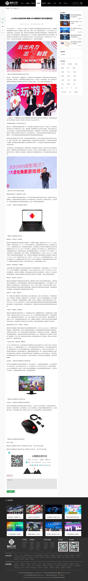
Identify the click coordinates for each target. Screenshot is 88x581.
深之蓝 (33, 565)
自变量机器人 (78, 565)
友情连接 (24, 546)
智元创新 (27, 567)
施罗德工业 (70, 565)
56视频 (37, 543)
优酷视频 (32, 543)
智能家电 (33, 3)
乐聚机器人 (65, 563)
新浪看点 (52, 546)
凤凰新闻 (52, 545)
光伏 (74, 84)
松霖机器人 (38, 565)
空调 (76, 88)
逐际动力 (54, 563)
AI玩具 (68, 80)
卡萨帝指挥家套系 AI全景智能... (73, 534)
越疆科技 (16, 565)
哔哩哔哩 (32, 546)
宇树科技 (16, 563)
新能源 (68, 84)
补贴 (62, 88)
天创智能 (57, 565)
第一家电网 (17, 557)
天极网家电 (53, 557)
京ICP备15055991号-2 (38, 572)
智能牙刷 (76, 92)
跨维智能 (49, 563)
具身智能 (27, 3)
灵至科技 (40, 567)
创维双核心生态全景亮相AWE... (34, 517)
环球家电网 (23, 557)
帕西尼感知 (17, 567)
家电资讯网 (29, 557)
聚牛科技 (16, 559)
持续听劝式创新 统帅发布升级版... (73, 517)
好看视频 (38, 546)
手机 (70, 92)
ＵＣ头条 (46, 545)
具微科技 (60, 563)
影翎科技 (63, 567)
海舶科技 (52, 567)
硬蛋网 (26, 559)
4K (71, 87)
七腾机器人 (45, 565)
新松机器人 (46, 567)
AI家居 (62, 80)
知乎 (51, 548)
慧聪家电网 (72, 555)
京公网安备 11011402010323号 (64, 572)
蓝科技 (72, 557)
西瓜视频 (38, 542)
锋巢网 (58, 557)
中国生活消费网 (38, 555)
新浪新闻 (46, 543)
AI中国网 (32, 559)
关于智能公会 (25, 542)
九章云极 (34, 563)
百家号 (45, 548)
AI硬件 (68, 76)
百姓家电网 (59, 555)
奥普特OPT (68, 567)
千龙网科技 (47, 557)
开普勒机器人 (34, 567)
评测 (55, 3)
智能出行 (49, 3)
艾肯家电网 (65, 555)
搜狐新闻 (46, 546)
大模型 (62, 72)
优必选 (44, 563)
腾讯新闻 (52, 543)
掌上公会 (65, 3)
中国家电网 (46, 555)
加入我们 (24, 545)
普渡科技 (72, 563)
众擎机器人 (22, 565)
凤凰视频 (32, 548)
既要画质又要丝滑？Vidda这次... (34, 534)
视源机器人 (51, 565)
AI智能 (73, 68)
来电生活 (22, 559)
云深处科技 (22, 563)
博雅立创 (28, 563)
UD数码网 (67, 557)
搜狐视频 (38, 545)
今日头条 (46, 542)
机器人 (76, 64)
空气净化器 (63, 92)
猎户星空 (77, 563)
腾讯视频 (32, 542)
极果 (63, 557)
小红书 (37, 549)
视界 (60, 3)
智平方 (22, 567)
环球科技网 (52, 555)
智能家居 (44, 3)
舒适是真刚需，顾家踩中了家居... (53, 517)
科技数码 (38, 3)
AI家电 (74, 76)
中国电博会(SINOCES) (28, 555)
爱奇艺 (31, 545)
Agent (68, 71)
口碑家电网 (78, 555)
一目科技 (28, 565)
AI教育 (62, 76)
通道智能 (57, 567)
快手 (31, 549)
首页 (22, 3)
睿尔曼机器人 (64, 565)
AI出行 (62, 84)
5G (67, 87)
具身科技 (63, 64)
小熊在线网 (36, 557)
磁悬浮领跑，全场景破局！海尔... (15, 517)
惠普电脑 (63, 54)
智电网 (41, 557)
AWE (21, 555)
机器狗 (62, 68)
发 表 (11, 491)
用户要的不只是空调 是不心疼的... (53, 534)
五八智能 (39, 563)
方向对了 (16, 555)
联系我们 (24, 543)
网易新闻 (52, 542)
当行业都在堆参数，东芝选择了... (15, 534)
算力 (68, 68)
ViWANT (77, 557)
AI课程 (74, 72)
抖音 (37, 548)
